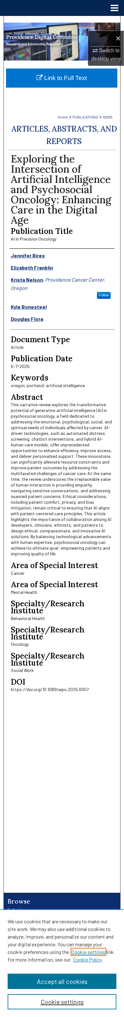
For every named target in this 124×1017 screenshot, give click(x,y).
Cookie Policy (87, 959)
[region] (62, 963)
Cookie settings (88, 952)
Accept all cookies (62, 981)
